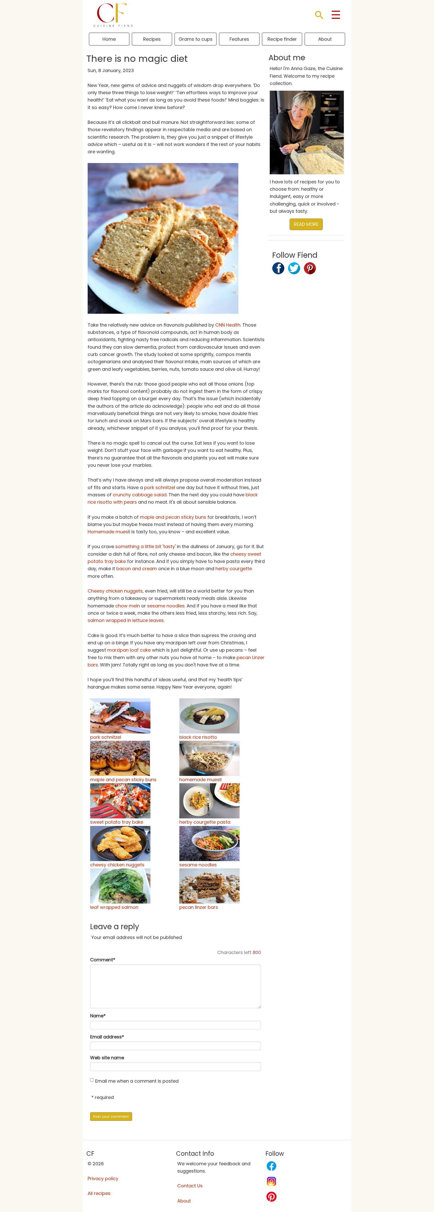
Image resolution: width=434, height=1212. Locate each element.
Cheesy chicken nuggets (115, 591)
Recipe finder (282, 39)
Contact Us (190, 1186)
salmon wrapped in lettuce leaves (126, 620)
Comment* (102, 960)
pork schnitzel (159, 487)
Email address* (107, 1037)
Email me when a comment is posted (137, 1081)
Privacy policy (103, 1178)
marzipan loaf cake (129, 650)
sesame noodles (166, 606)
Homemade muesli (109, 532)
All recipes (99, 1193)
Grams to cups (195, 39)
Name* (98, 1016)
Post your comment (111, 1116)
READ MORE (306, 224)
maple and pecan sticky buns (173, 517)
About (325, 39)
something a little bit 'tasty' (145, 546)
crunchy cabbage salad (140, 495)
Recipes (152, 39)
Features (239, 39)
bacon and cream (136, 568)
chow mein (127, 606)
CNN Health (227, 325)
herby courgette (233, 568)
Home (109, 39)
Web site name (107, 1058)
